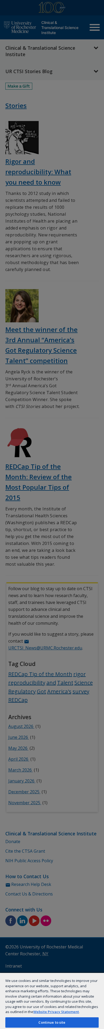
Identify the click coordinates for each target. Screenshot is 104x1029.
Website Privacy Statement (56, 1011)
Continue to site (51, 1022)
